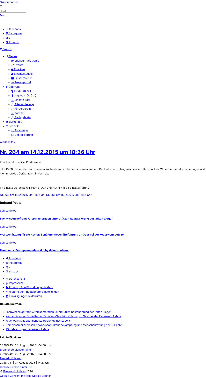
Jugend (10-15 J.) (24, 95)
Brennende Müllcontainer (16, 349)
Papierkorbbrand (10, 358)
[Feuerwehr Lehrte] (5, 22)
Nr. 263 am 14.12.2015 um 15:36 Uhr (22, 195)
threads (13, 271)
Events (18, 65)
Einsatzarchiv (23, 78)
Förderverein (22, 108)
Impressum (15, 283)
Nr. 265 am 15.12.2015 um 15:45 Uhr (68, 195)
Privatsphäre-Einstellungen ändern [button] (30, 287)
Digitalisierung (23, 134)
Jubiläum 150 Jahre (26, 60)
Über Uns (14, 86)
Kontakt (19, 113)
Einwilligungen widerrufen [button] (25, 296)
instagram (15, 262)
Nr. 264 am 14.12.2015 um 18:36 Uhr (47, 152)
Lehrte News (8, 210)
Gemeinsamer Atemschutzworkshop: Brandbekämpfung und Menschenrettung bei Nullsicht (64, 325)
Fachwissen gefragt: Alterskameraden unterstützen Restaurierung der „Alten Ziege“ (56, 218)
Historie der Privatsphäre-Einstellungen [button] (33, 291)
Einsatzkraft (22, 99)
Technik (13, 126)
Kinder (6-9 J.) (23, 91)
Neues (12, 56)
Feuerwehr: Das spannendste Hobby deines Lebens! (34, 250)
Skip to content (9, 2)
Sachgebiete (22, 117)
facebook (14, 258)
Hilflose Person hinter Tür (16, 367)
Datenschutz (16, 278)
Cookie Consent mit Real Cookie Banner (25, 375)
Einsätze (19, 69)
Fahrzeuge (21, 130)
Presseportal (22, 82)
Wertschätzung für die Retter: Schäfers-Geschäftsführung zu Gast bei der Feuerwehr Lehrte (62, 234)
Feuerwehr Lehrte (14, 371)
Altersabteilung (24, 104)
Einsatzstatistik (23, 73)
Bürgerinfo (15, 121)
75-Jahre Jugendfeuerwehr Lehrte (27, 329)
